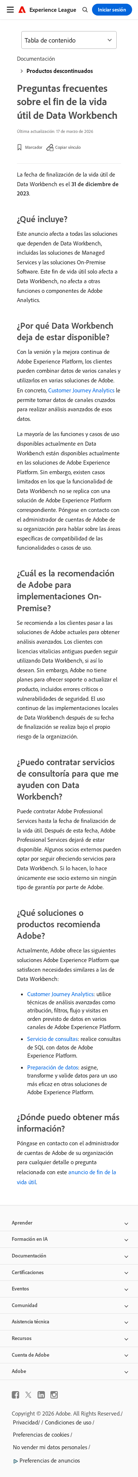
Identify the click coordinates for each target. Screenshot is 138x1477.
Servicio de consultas (52, 1038)
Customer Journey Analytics (81, 390)
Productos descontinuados (59, 70)
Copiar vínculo (68, 147)
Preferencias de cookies (41, 1434)
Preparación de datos (52, 1067)
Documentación (36, 58)
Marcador (33, 147)
